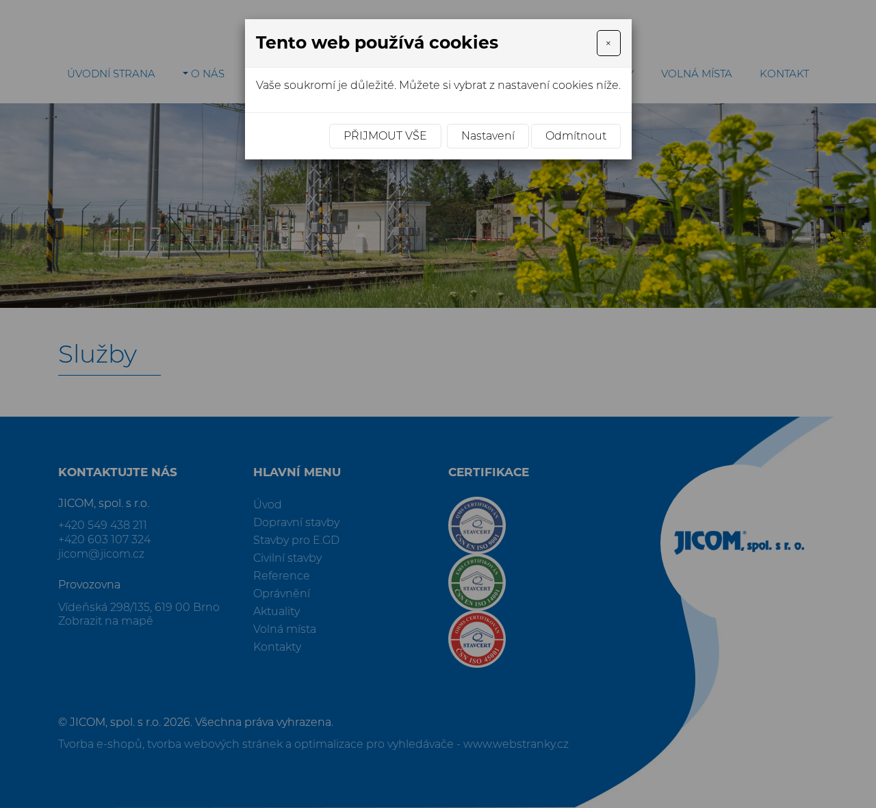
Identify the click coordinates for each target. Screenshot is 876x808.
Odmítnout (575, 135)
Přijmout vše (385, 135)
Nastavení (488, 135)
